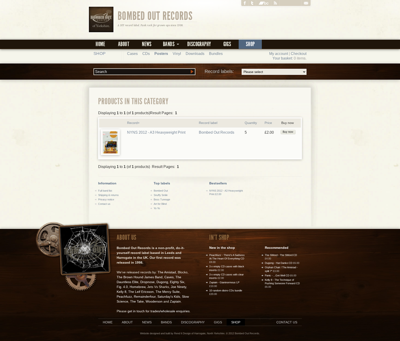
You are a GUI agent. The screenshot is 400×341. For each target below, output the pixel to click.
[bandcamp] (263, 3)
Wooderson (154, 301)
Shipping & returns (108, 195)
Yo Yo (157, 208)
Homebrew (137, 287)
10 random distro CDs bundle (225, 290)
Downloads (195, 54)
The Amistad (167, 272)
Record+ (133, 123)
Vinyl (177, 54)
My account (278, 54)
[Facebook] (245, 3)
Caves (169, 277)
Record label (208, 123)
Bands (166, 322)
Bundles (216, 54)
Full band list (105, 190)
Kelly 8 (121, 292)
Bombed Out (161, 190)
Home (100, 44)
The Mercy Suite (168, 292)
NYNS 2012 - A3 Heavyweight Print (156, 132)
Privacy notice (106, 199)
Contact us (104, 203)
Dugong (162, 282)
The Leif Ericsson (141, 292)
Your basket (282, 58)
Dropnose (147, 282)
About (123, 44)
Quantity (251, 123)
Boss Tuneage (162, 199)
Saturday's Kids (168, 296)
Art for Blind (160, 203)
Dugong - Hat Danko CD (278, 263)
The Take (137, 301)
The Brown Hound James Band (139, 277)
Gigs (227, 44)
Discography (199, 44)
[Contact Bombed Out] (306, 3)
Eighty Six (177, 282)
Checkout (298, 54)
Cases (132, 54)
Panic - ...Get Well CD (277, 275)
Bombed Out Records (155, 15)
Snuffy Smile (161, 195)
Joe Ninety (178, 287)
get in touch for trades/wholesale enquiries (159, 311)
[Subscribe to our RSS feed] (275, 3)
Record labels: (219, 71)
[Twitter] (252, 3)
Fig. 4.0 (122, 287)
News (147, 44)
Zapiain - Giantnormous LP (224, 282)
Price (268, 123)
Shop (250, 44)
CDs (146, 54)
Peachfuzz (124, 296)
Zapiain (175, 301)
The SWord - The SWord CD (281, 255)
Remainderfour (145, 296)
